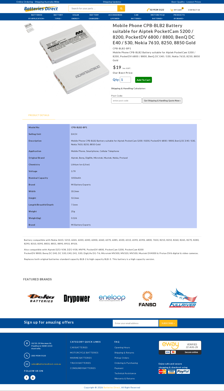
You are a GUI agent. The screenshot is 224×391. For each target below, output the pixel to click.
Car (136, 16)
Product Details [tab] (38, 115)
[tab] (29, 27)
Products (179, 16)
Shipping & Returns (124, 352)
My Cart (178, 10)
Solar (75, 16)
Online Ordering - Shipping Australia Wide (37, 1)
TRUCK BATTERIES (80, 363)
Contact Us (194, 10)
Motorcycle (158, 16)
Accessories (115, 16)
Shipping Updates (112, 1)
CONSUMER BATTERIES (83, 368)
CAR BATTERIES (79, 347)
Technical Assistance (125, 373)
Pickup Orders (121, 357)
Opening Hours (122, 347)
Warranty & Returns (124, 378)
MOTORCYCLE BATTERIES (84, 352)
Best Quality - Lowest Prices (186, 1)
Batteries (35, 16)
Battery (58, 16)
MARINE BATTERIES (81, 357)
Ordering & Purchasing (126, 363)
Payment (119, 368)
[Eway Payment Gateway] (180, 347)
